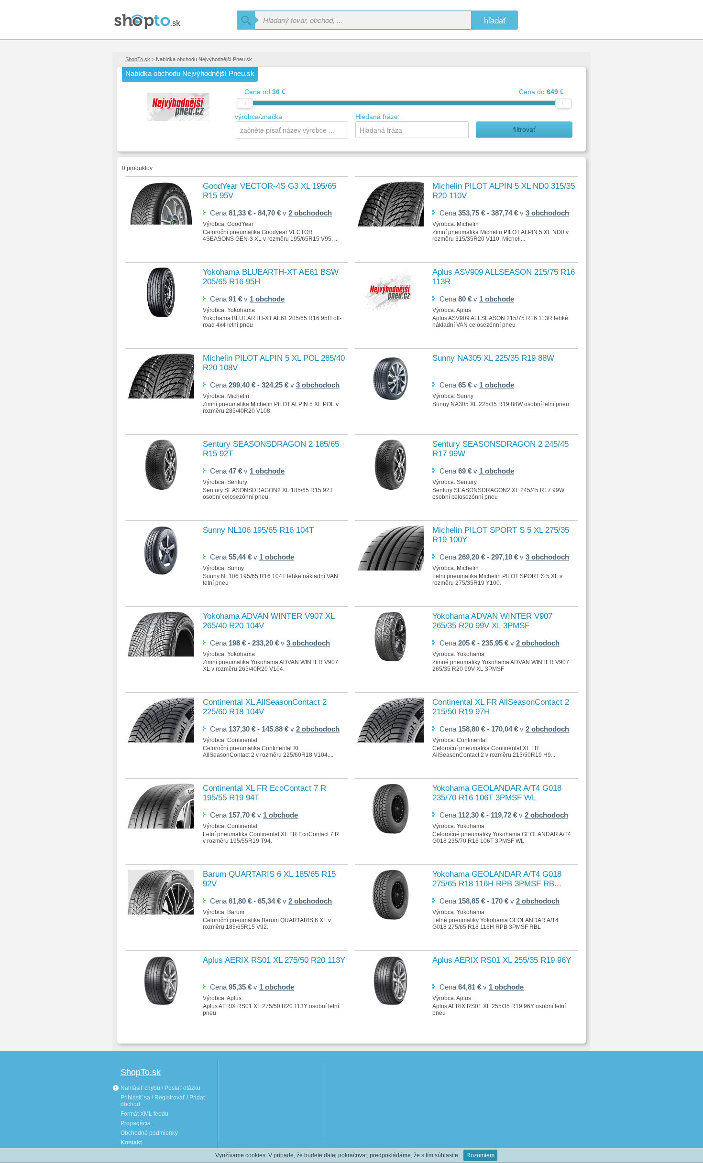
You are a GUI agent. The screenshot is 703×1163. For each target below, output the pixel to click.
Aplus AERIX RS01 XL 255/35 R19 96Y (501, 960)
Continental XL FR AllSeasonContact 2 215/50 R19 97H (500, 707)
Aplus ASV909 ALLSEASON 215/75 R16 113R (503, 277)
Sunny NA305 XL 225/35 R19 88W (493, 358)
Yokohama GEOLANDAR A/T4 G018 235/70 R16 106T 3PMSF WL (496, 793)
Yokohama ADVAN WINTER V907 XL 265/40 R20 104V (268, 621)
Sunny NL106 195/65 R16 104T (258, 530)
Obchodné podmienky (149, 1133)
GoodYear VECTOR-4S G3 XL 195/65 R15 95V (269, 191)
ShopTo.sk (137, 59)
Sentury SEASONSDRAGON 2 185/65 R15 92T (271, 449)
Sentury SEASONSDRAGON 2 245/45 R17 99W (500, 449)
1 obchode (267, 299)
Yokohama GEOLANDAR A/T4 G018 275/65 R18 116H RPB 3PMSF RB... (496, 879)
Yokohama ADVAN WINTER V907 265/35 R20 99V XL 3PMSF (492, 621)
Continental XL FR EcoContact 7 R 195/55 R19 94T (264, 793)
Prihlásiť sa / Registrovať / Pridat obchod (163, 1101)
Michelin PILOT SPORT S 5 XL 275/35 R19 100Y (500, 535)
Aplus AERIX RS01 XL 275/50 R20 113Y (274, 960)
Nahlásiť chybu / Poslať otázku (159, 1088)
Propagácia (136, 1123)
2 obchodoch (310, 213)
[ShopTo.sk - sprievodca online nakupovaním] (174, 18)
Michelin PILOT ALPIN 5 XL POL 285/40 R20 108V (274, 363)
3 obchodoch (547, 213)
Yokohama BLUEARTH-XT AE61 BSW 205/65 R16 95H (271, 277)
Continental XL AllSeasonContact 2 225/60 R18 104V (265, 707)
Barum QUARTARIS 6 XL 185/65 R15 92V (269, 879)
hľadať (494, 20)
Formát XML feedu (144, 1113)
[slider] (245, 103)
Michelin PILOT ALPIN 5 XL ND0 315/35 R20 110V (503, 191)
